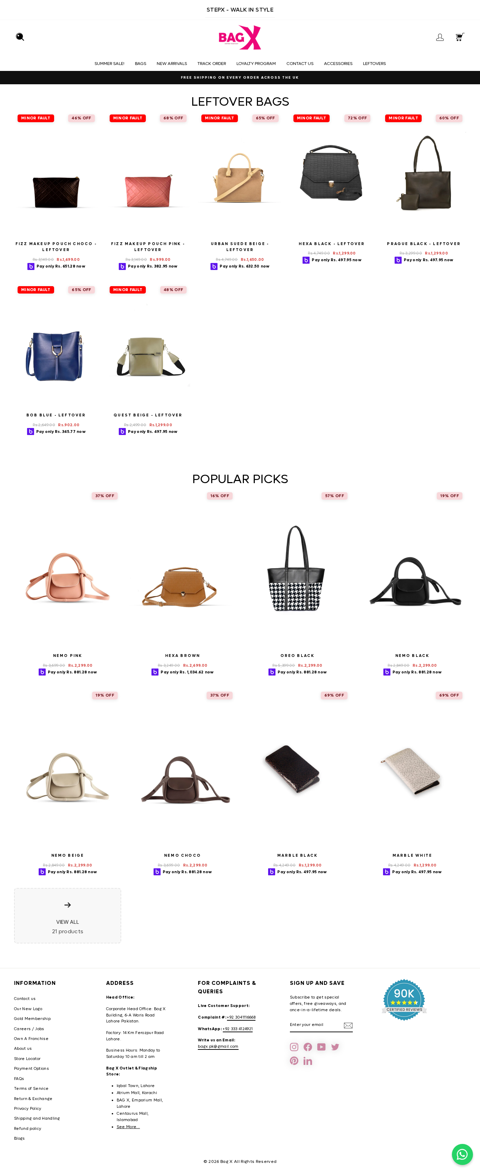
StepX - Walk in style (240, 9)
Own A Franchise (31, 1038)
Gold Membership (32, 1018)
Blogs (19, 1138)
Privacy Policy (27, 1108)
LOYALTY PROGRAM (256, 63)
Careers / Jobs (29, 1029)
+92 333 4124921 (238, 1029)
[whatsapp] (462, 1154)
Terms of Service (31, 1088)
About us (23, 1048)
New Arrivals (172, 63)
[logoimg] (240, 37)
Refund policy (27, 1128)
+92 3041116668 (241, 1017)
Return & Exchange (33, 1098)
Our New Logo (28, 1009)
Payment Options (31, 1068)
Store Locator (27, 1058)
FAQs (19, 1078)
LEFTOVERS (374, 63)
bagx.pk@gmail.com (218, 1046)
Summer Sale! (109, 63)
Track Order (211, 63)
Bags (140, 63)
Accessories (338, 63)
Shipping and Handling (37, 1118)
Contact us (299, 63)
